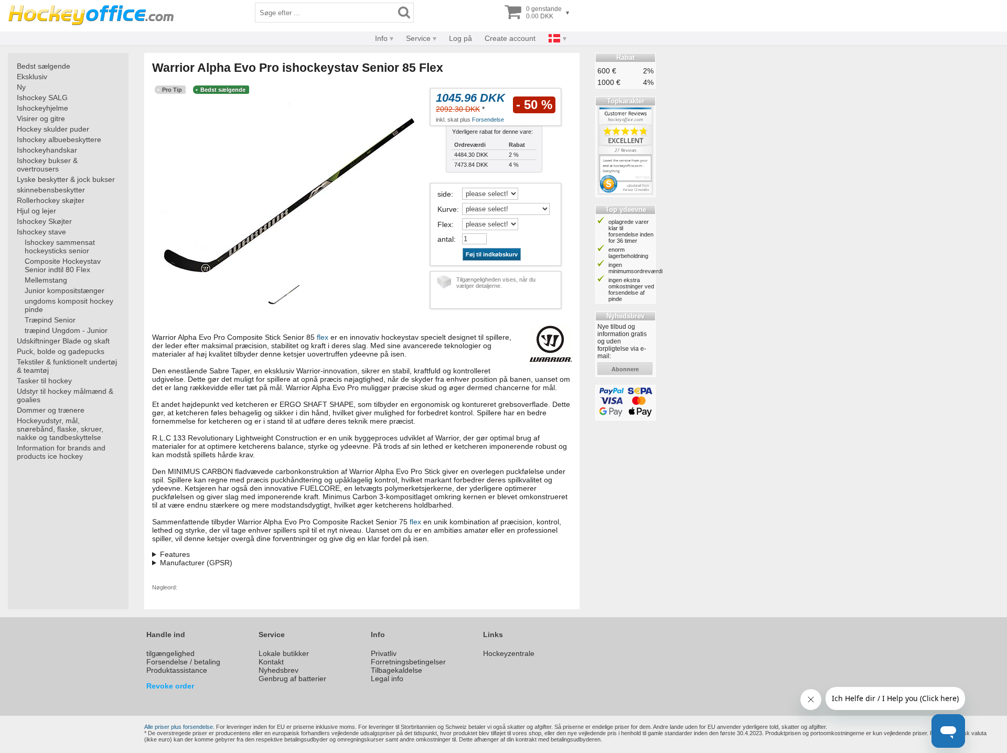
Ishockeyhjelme (42, 108)
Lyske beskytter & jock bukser (66, 179)
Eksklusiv (32, 76)
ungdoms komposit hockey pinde (69, 305)
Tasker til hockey (44, 380)
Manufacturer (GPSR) (196, 562)
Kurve (447, 209)
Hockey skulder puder (53, 129)
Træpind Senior (50, 320)
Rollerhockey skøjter (50, 200)
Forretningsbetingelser (408, 662)
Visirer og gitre (41, 118)
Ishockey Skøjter (44, 221)
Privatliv (384, 653)
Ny (21, 87)
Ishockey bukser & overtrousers (47, 164)
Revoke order (170, 686)
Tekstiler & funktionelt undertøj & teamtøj (67, 366)
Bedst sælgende (43, 66)
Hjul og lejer (36, 211)
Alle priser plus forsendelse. (179, 727)
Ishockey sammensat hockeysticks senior (60, 246)
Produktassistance (176, 670)
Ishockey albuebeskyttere (59, 139)
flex (322, 337)
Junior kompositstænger (64, 290)
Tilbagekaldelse (396, 670)
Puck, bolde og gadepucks (60, 351)
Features (175, 554)
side (444, 194)
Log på (460, 38)
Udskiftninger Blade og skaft (63, 341)
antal (445, 239)
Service (418, 38)
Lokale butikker (284, 653)
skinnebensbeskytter (51, 190)
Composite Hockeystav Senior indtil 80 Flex (63, 265)
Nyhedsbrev (278, 670)
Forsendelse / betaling (183, 662)
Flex (444, 224)
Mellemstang (46, 280)
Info (381, 38)
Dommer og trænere (50, 410)
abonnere (625, 369)
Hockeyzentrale (508, 653)
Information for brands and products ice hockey (61, 452)
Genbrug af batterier (292, 678)
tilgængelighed (170, 653)
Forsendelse (488, 119)
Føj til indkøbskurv (492, 254)
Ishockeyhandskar (47, 150)
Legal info (387, 678)
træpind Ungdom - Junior (66, 330)
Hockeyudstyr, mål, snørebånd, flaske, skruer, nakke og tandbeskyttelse (60, 429)
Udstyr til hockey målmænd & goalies (65, 395)
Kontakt (271, 662)
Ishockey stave (41, 232)
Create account (510, 38)
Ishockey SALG (42, 97)
